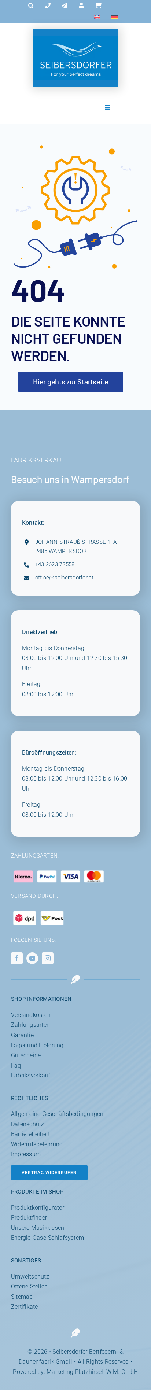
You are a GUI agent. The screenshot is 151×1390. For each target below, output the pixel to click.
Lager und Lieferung (37, 1045)
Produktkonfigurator (38, 1207)
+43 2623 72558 (54, 564)
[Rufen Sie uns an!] (48, 6)
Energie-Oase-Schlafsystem (47, 1237)
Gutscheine (26, 1055)
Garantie (22, 1035)
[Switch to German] (114, 17)
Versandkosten (31, 1014)
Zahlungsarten (30, 1024)
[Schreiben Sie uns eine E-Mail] (64, 6)
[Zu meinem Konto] (81, 6)
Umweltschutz (30, 1276)
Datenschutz (27, 1124)
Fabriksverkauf (30, 1075)
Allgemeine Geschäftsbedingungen (57, 1113)
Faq (16, 1065)
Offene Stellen (29, 1286)
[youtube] (32, 958)
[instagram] (48, 958)
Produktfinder (29, 1217)
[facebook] (17, 958)
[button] (31, 6)
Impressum (26, 1154)
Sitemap (22, 1296)
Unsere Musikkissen (37, 1227)
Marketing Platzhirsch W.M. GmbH (92, 1371)
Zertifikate (24, 1306)
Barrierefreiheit (30, 1134)
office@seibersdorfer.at (64, 577)
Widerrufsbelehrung (37, 1144)
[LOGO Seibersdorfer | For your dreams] (75, 39)
